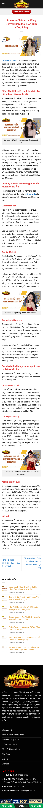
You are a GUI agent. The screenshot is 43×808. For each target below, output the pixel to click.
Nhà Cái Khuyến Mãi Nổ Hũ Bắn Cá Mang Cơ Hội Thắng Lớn (23, 608)
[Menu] (3, 4)
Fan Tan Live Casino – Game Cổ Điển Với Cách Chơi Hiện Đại (24, 638)
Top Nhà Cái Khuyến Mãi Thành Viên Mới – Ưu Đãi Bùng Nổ (24, 598)
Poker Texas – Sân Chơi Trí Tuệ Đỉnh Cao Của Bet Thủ (24, 628)
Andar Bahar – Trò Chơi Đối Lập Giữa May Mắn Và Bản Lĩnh (24, 618)
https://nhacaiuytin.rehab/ (24, 791)
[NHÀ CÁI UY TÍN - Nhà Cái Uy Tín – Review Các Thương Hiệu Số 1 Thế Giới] (21, 4)
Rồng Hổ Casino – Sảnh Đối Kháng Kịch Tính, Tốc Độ (11, 563)
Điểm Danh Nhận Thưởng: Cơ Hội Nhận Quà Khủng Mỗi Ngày (23, 588)
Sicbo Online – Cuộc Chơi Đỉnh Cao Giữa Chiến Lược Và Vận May (24, 648)
